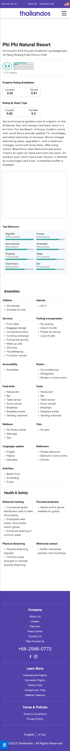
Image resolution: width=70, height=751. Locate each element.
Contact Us (34, 636)
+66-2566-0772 (35, 648)
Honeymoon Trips (47, 4)
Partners (35, 626)
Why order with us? (9, 4)
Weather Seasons (35, 695)
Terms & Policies (35, 707)
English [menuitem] (29, 734)
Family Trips (32, 4)
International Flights (35, 675)
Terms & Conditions (35, 714)
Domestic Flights (35, 680)
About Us (34, 616)
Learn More (35, 668)
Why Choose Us (35, 641)
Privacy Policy (35, 719)
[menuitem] (29, 734)
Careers (35, 621)
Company (35, 610)
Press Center (35, 631)
